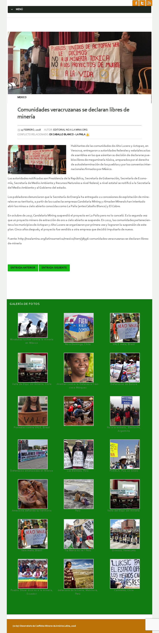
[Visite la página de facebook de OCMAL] (135, 2)
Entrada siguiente (54, 268)
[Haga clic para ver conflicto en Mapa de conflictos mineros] (87, 134)
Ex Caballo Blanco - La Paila (67, 134)
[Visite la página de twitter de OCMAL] (142, 2)
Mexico (22, 97)
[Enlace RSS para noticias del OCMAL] (149, 2)
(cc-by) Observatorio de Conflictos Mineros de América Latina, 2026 (44, 626)
